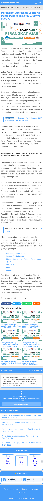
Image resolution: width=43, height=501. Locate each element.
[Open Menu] (36, 2)
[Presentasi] (35, 461)
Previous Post (33, 371)
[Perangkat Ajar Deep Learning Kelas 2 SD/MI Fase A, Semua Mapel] (32, 354)
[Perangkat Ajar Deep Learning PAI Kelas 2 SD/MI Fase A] (11, 354)
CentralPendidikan (10, 3)
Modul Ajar (10, 265)
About (6, 489)
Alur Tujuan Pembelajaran (16, 253)
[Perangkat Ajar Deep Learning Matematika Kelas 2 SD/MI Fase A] (11, 317)
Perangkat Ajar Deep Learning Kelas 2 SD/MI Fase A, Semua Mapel (30, 363)
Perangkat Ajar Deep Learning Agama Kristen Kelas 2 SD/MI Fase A (30, 326)
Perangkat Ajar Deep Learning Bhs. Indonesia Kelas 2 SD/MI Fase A (10, 344)
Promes (9, 271)
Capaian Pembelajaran (15, 256)
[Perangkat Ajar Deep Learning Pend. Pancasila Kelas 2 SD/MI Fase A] (32, 335)
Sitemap (35, 489)
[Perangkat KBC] (21, 461)
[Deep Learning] (8, 461)
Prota (8, 268)
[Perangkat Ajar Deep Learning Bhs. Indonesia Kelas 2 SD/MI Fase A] (11, 335)
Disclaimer (21, 492)
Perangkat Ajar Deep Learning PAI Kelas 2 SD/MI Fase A (11, 363)
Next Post (8, 371)
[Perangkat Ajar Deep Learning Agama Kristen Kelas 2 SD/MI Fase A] (32, 317)
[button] (36, 303)
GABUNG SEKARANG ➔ (21, 404)
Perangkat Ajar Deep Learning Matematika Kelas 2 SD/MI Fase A (11, 326)
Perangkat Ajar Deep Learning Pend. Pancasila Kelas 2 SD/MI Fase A (20, 15)
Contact (15, 489)
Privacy (25, 489)
